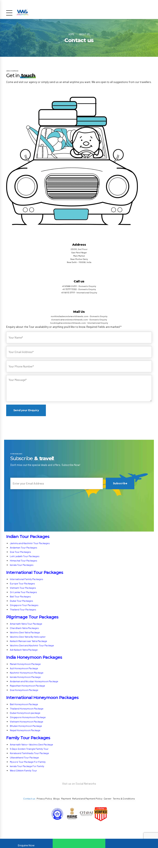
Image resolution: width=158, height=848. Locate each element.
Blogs (56, 798)
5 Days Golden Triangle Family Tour (29, 748)
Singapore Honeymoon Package (28, 717)
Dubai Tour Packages (21, 600)
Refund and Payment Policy (87, 798)
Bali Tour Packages (20, 596)
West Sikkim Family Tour (23, 770)
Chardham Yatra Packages (24, 628)
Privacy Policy (44, 798)
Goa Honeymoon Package (24, 689)
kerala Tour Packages (22, 564)
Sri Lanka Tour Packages (23, 592)
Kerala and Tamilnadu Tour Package (29, 753)
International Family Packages (26, 579)
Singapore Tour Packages (24, 605)
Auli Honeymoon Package (24, 668)
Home (71, 34)
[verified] (100, 814)
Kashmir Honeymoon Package (26, 672)
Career (108, 798)
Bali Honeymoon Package (24, 704)
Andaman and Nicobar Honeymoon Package (34, 681)
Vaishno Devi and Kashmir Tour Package (32, 645)
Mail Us (79, 312)
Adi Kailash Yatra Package (24, 649)
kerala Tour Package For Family (27, 766)
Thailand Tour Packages (23, 609)
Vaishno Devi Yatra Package (25, 632)
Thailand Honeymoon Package (26, 708)
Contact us (29, 798)
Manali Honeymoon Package (25, 663)
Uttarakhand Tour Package (24, 757)
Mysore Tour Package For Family (28, 761)
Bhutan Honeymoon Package (26, 725)
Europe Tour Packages (22, 583)
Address (79, 244)
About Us (84, 34)
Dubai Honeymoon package (25, 712)
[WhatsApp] (79, 843)
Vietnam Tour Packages (23, 587)
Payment (66, 798)
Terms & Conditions (124, 798)
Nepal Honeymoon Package (25, 730)
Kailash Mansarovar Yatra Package (28, 641)
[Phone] (131, 843)
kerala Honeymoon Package (25, 676)
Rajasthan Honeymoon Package (27, 685)
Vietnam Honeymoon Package (26, 721)
